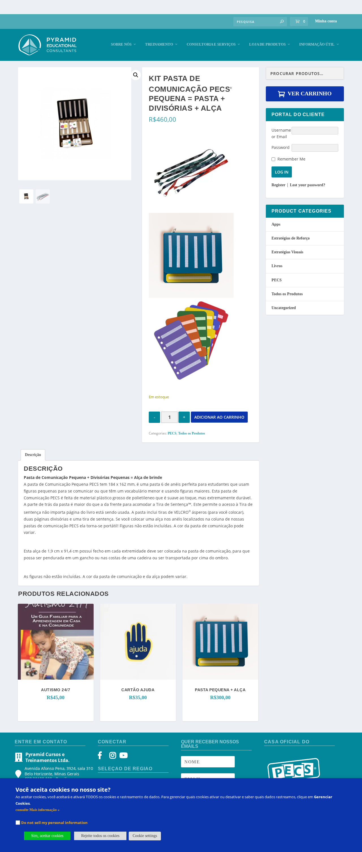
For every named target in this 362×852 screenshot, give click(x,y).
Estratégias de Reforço (291, 238)
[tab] (33, 455)
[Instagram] (112, 757)
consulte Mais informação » (38, 810)
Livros (277, 266)
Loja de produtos (267, 44)
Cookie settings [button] (145, 836)
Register (278, 185)
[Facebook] (102, 757)
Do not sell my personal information (54, 822)
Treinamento (159, 44)
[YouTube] (122, 757)
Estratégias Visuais (287, 252)
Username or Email (281, 133)
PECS (172, 433)
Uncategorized (284, 308)
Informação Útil (317, 44)
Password (281, 147)
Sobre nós (121, 44)
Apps (276, 224)
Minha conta (326, 21)
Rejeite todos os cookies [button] (100, 836)
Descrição (33, 455)
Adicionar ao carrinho (219, 417)
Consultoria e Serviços (211, 44)
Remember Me (291, 159)
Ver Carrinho (310, 93)
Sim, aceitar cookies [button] (47, 836)
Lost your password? (307, 185)
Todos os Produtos (191, 433)
